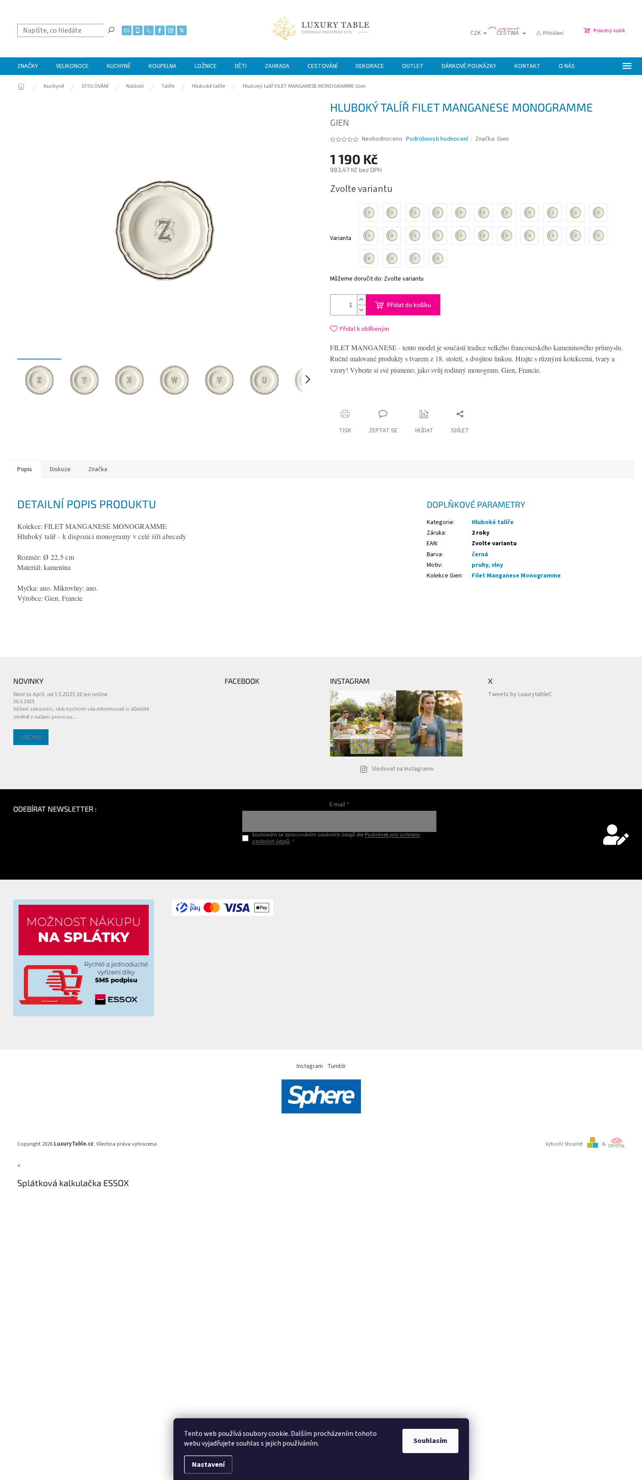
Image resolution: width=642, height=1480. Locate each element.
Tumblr (336, 1066)
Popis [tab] (24, 469)
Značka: (492, 139)
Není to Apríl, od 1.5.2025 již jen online (60, 693)
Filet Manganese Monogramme (516, 575)
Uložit (382, 398)
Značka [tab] (97, 469)
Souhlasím (430, 1441)
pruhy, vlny (487, 565)
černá (480, 554)
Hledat (111, 29)
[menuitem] (27, 66)
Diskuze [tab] (60, 469)
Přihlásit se (339, 859)
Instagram (310, 1066)
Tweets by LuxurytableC (520, 694)
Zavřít (411, 397)
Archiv (30, 737)
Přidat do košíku (409, 304)
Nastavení (208, 1464)
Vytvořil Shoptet (564, 1144)
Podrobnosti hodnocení (437, 139)
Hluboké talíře (493, 522)
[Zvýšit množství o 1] (361, 300)
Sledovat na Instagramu (403, 768)
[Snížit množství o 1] (361, 310)
